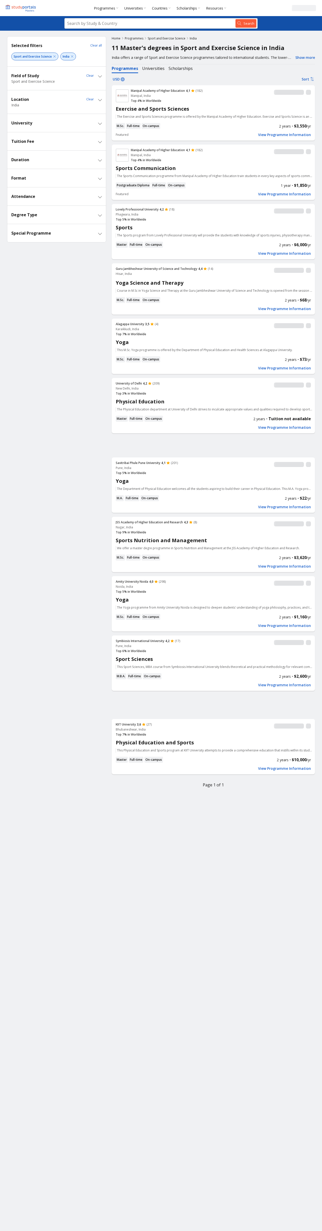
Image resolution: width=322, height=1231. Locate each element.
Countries (160, 8)
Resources (214, 8)
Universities (133, 8)
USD (116, 79)
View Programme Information (284, 135)
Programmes (104, 8)
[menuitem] (107, 8)
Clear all (96, 45)
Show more (305, 57)
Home (116, 38)
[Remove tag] (54, 56)
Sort (305, 79)
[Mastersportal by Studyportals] (21, 8)
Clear (90, 75)
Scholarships (187, 8)
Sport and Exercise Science (166, 38)
